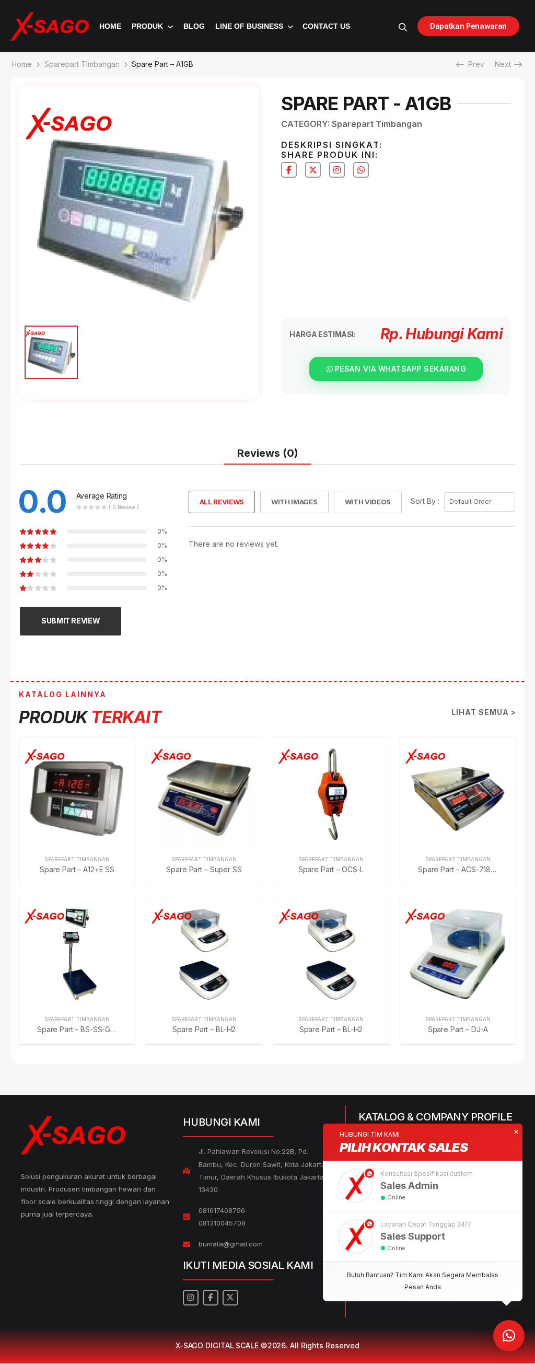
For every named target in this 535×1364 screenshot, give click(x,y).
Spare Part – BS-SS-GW (77, 1029)
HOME (110, 26)
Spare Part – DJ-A (458, 1029)
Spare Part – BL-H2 (204, 1029)
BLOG (194, 26)
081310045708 (222, 1223)
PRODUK (147, 26)
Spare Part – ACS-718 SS (460, 869)
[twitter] (313, 170)
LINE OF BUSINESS (249, 26)
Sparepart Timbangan (82, 64)
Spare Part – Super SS (203, 869)
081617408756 (222, 1210)
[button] (422, 1186)
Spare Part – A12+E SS (77, 869)
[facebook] (289, 170)
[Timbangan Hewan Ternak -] (49, 26)
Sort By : (425, 500)
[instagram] (337, 170)
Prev (473, 64)
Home (21, 64)
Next (506, 64)
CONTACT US (326, 26)
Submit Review (70, 620)
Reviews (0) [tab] (267, 453)
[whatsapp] (361, 170)
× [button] (516, 1132)
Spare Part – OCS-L (331, 869)
